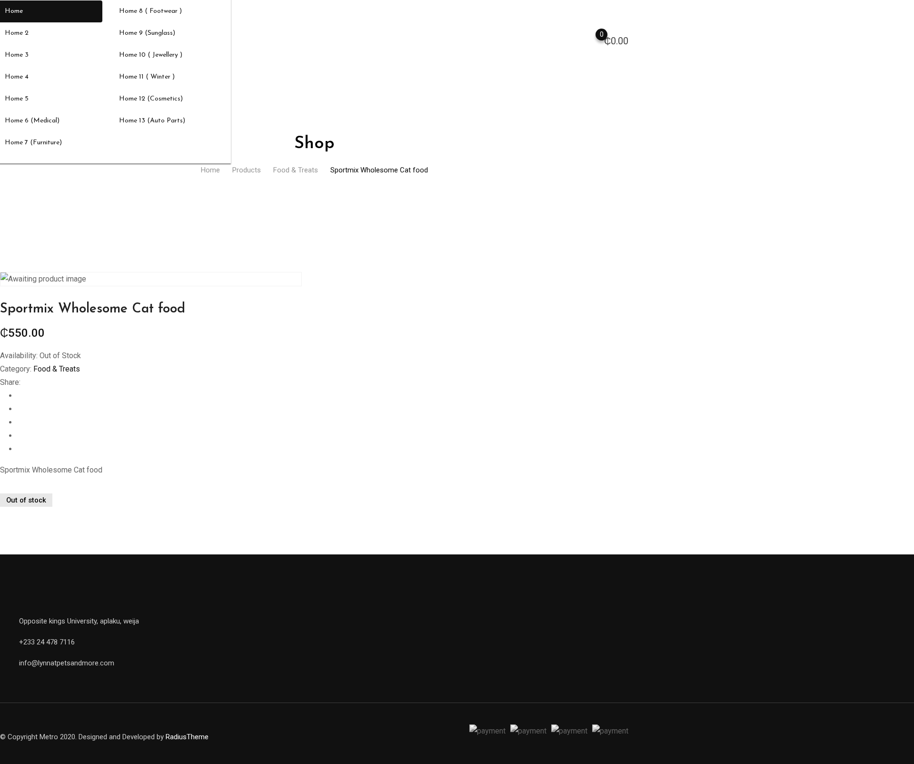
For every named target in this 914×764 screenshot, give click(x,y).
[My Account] (573, 39)
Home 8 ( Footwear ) (150, 11)
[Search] (554, 39)
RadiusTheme (187, 737)
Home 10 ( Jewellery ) (150, 55)
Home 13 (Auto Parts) (152, 120)
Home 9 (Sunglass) (147, 33)
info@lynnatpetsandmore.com (66, 663)
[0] (592, 40)
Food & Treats (56, 368)
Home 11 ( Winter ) (147, 76)
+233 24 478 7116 (47, 642)
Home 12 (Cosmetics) (151, 98)
